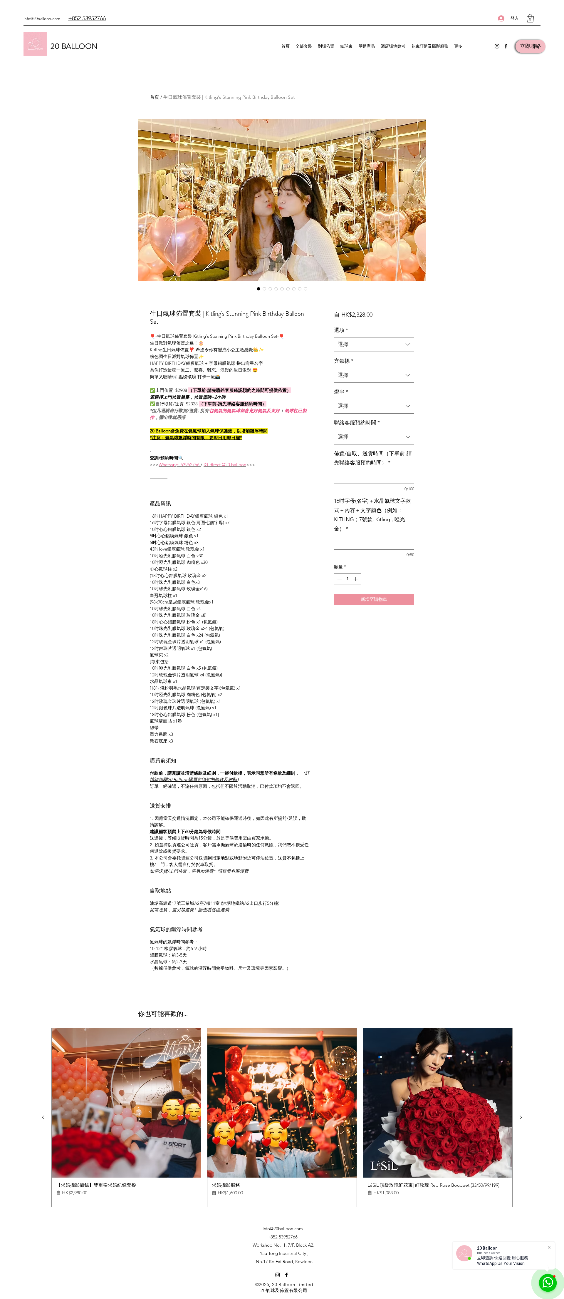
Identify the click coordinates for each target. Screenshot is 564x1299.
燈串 (341, 392)
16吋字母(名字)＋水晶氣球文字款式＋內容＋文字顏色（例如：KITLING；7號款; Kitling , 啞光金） (372, 515)
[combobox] (374, 344)
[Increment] (356, 579)
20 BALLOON (74, 46)
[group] (282, 1117)
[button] (530, 18)
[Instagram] (497, 46)
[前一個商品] (43, 1117)
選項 (341, 330)
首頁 (154, 97)
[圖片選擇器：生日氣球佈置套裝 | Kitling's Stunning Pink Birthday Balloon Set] (258, 289)
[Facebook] (506, 46)
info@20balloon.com (42, 18)
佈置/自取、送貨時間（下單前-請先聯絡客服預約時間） (373, 458)
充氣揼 (343, 361)
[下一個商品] (520, 1117)
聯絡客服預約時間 (357, 422)
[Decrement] (339, 579)
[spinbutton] (347, 579)
